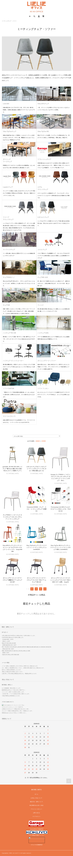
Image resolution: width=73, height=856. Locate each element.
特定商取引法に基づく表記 (36, 805)
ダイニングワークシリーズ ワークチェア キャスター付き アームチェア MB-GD (36, 580)
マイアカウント (37, 816)
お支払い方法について (36, 798)
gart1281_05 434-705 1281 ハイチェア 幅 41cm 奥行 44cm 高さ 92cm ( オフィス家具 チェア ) (12, 468)
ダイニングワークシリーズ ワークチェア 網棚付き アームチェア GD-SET (12, 580)
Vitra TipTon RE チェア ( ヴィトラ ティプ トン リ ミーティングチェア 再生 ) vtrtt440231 (60, 547)
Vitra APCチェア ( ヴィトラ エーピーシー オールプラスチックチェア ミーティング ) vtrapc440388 (12, 548)
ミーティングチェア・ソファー (9, 21)
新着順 (44, 441)
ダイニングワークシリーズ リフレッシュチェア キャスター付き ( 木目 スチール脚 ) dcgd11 (60, 580)
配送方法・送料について (36, 801)
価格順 (38, 441)
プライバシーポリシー (36, 809)
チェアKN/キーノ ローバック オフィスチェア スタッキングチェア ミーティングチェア (12, 517)
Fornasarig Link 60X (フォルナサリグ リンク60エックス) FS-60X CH (61, 509)
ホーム (36, 794)
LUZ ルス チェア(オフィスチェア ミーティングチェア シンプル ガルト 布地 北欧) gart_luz (36, 468)
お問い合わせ (36, 812)
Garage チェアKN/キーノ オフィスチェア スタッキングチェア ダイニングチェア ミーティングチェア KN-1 (60, 477)
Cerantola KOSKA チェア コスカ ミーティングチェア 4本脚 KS (37, 509)
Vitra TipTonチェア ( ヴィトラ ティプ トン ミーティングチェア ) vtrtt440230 (36, 547)
